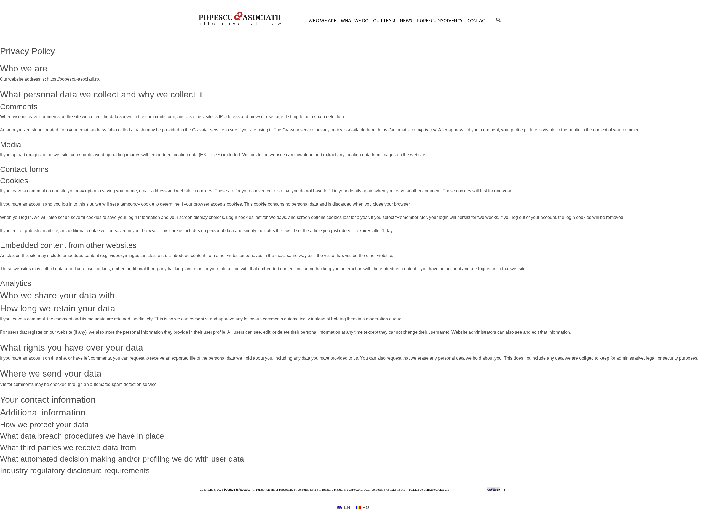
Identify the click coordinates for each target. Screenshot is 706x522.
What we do (354, 20)
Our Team (384, 20)
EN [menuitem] (347, 507)
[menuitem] (343, 508)
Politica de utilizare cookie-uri (429, 489)
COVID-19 (493, 489)
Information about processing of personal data (284, 489)
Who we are (322, 20)
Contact (477, 20)
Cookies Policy (395, 489)
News (406, 20)
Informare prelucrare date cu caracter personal (351, 489)
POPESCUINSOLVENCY (440, 20)
